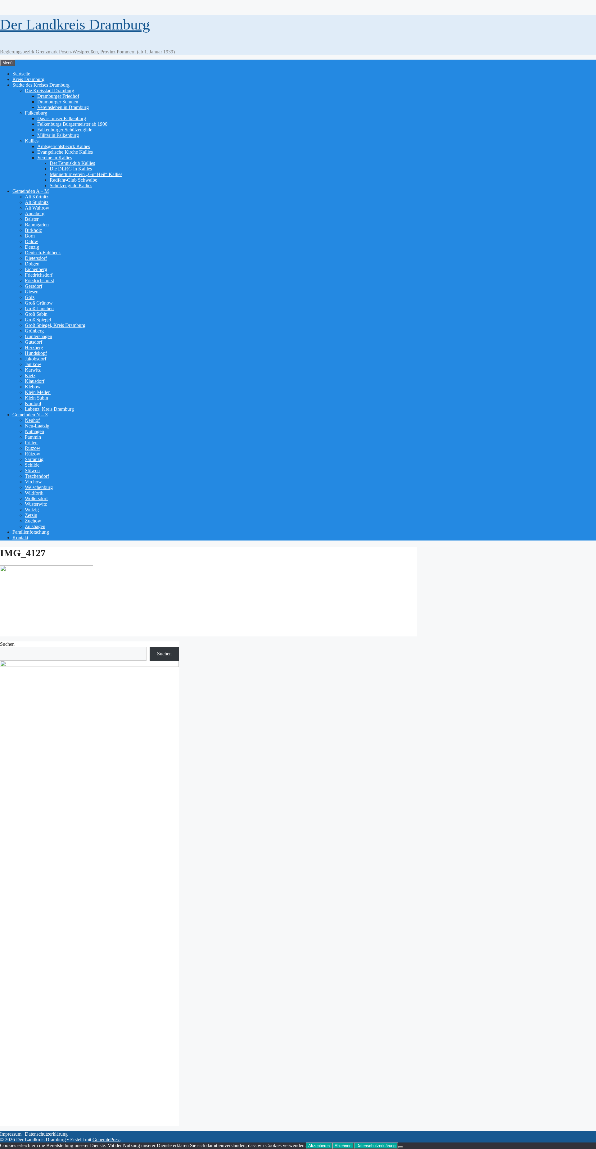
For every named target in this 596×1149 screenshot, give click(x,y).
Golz (29, 297)
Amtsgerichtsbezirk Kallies (63, 146)
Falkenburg (36, 112)
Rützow (32, 448)
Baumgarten (37, 224)
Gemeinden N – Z (30, 414)
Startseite (21, 73)
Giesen (31, 291)
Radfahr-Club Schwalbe (73, 180)
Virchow (33, 481)
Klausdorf (34, 381)
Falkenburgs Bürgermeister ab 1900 (72, 124)
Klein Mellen (38, 392)
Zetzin (31, 515)
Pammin (33, 437)
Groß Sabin (36, 314)
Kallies (31, 140)
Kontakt (20, 537)
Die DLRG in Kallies (71, 168)
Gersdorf (33, 286)
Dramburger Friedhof (58, 96)
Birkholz (33, 230)
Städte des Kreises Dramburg (41, 85)
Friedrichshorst (39, 280)
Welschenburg (39, 487)
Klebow (33, 386)
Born (30, 235)
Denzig (32, 247)
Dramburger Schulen (57, 101)
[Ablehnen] (400, 1147)
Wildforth (34, 492)
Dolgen (32, 263)
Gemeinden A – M (30, 191)
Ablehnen (343, 1145)
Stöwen (32, 470)
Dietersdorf (36, 258)
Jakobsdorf (35, 358)
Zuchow (33, 520)
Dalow (31, 241)
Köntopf (33, 403)
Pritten (31, 442)
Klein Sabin (36, 397)
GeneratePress (106, 1139)
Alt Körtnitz (36, 196)
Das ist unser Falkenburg (61, 118)
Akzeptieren (319, 1145)
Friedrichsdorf (38, 275)
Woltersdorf (36, 498)
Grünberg (34, 330)
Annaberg (34, 213)
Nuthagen (34, 431)
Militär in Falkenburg (58, 135)
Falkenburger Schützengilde (64, 129)
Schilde (32, 465)
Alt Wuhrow (37, 207)
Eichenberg (36, 269)
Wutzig (32, 509)
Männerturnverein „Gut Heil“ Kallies (86, 174)
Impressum (10, 1134)
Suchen (7, 644)
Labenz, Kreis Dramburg (49, 409)
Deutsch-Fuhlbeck (43, 252)
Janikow (33, 364)
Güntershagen (38, 336)
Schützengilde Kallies (71, 185)
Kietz (30, 375)
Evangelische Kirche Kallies (65, 152)
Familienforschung (30, 532)
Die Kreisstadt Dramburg (49, 90)
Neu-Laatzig (37, 425)
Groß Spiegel (38, 319)
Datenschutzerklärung (46, 1134)
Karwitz (33, 370)
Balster (31, 219)
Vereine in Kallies (54, 157)
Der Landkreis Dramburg (75, 24)
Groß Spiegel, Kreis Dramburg (55, 325)
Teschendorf (37, 476)
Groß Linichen (39, 308)
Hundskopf (36, 353)
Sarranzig (34, 459)
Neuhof (32, 420)
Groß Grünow (39, 302)
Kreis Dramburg (28, 79)
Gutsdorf (33, 342)
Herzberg (34, 347)
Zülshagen (35, 526)
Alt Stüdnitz (36, 202)
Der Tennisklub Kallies (72, 163)
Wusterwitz (36, 504)
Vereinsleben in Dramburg (63, 107)
